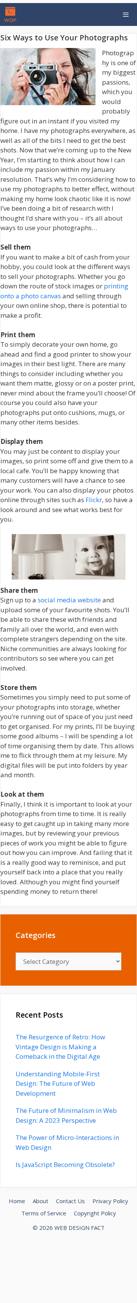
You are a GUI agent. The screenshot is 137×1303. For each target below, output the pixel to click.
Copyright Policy (95, 1213)
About (40, 1201)
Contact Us (70, 1201)
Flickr (94, 499)
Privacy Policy (110, 1201)
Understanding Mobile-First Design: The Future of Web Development (58, 1083)
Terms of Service (43, 1213)
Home (17, 1201)
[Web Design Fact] (12, 14)
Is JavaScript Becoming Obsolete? (65, 1164)
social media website (69, 599)
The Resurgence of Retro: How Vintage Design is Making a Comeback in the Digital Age (60, 1046)
